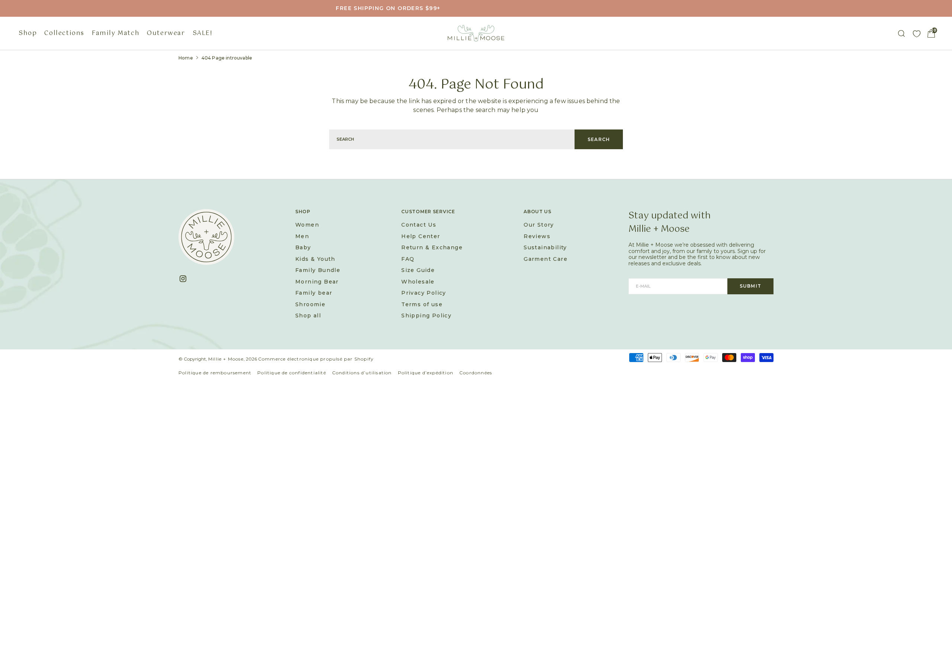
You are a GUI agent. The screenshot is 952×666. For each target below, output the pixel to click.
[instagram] (185, 278)
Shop (28, 33)
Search (599, 139)
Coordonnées (475, 372)
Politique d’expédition (425, 372)
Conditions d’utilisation (362, 372)
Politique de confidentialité (291, 372)
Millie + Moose (226, 359)
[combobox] (452, 139)
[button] (931, 33)
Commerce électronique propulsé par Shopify (316, 359)
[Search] (901, 33)
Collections (64, 33)
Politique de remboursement (214, 372)
